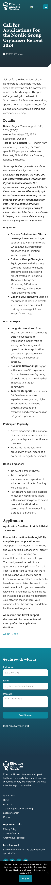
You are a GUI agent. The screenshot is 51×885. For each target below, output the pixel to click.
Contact (7, 817)
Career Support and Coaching (18, 808)
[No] (47, 872)
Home (6, 800)
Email (6, 680)
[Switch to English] (35, 7)
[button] (45, 6)
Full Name (8, 667)
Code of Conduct (11, 833)
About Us (7, 804)
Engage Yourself (11, 812)
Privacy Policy (9, 829)
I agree (25, 878)
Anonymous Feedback (14, 837)
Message (7, 694)
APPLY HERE (10, 634)
